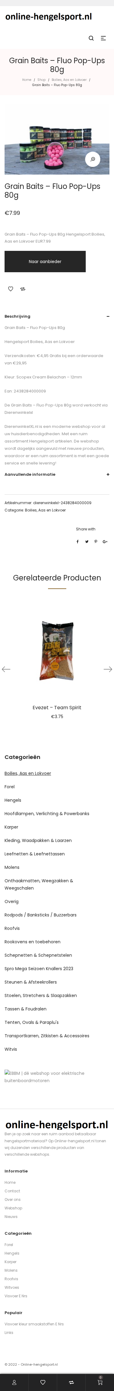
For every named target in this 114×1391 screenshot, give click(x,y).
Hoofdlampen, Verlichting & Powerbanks (47, 814)
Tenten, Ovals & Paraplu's (32, 1022)
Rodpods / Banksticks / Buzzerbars (41, 915)
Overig (12, 901)
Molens (12, 867)
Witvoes (12, 1287)
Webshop (13, 1208)
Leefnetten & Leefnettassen (35, 854)
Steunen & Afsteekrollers (31, 982)
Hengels (13, 800)
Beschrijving (17, 316)
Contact (12, 1191)
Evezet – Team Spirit (57, 707)
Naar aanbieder (45, 261)
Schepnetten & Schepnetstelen (38, 955)
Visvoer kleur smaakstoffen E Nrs (34, 1324)
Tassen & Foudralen (26, 1009)
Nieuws (11, 1216)
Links (9, 1332)
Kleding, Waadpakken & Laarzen (38, 840)
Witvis (11, 1049)
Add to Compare (23, 289)
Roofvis (12, 928)
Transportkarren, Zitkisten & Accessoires (47, 1036)
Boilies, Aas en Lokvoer (69, 80)
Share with (85, 529)
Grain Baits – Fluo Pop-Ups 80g (40, 405)
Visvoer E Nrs (16, 1296)
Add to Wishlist (11, 289)
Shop (41, 80)
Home (26, 80)
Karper (11, 827)
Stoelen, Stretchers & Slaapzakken (41, 995)
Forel (10, 787)
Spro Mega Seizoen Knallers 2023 (39, 969)
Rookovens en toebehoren (32, 942)
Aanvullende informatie (30, 474)
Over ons (13, 1199)
